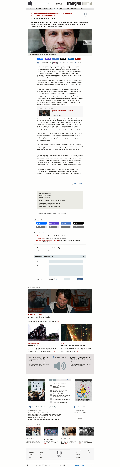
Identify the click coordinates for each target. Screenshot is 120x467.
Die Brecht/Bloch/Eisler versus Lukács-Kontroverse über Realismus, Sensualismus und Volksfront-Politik (61, 395)
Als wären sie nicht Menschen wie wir (61, 399)
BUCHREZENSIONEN (72, 8)
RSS (83, 465)
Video (30, 457)
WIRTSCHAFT (47, 8)
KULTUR (56, 8)
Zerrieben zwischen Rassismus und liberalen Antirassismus (61, 391)
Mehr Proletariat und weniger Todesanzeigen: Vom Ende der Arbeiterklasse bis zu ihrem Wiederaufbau (60, 385)
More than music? (65, 436)
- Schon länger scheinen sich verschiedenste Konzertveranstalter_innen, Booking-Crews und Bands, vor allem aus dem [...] (68, 441)
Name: (38, 261)
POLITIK (29, 8)
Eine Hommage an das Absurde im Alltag (84, 437)
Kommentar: (40, 266)
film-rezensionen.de (77, 185)
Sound (41, 454)
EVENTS (81, 8)
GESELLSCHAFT (38, 8)
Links (41, 457)
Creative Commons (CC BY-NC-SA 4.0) (56, 213)
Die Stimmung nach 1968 (32, 436)
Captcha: (39, 279)
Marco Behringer (77, 183)
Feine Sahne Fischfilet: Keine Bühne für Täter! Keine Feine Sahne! (49, 438)
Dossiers (30, 454)
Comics (41, 452)
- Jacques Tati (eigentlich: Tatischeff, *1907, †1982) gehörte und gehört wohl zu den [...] (86, 441)
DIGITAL (62, 8)
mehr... (58, 321)
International (31, 452)
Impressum (78, 457)
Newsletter (77, 465)
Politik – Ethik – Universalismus (60, 402)
